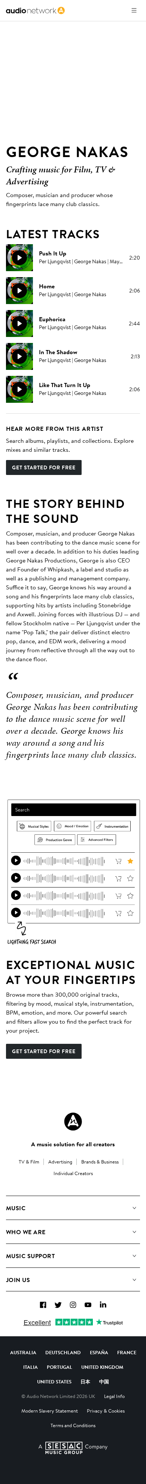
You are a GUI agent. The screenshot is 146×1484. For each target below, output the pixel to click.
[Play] (19, 257)
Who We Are (26, 1232)
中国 (104, 1381)
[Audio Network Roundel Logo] (73, 1122)
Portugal (59, 1367)
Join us (18, 1280)
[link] (35, 10)
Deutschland (63, 1352)
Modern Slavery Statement (49, 1410)
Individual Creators (73, 1173)
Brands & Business (100, 1161)
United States (54, 1381)
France (126, 1352)
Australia (23, 1352)
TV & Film (29, 1161)
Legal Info (114, 1396)
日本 (85, 1381)
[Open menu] (134, 10)
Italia (30, 1367)
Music (15, 1208)
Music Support (30, 1256)
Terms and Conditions (73, 1425)
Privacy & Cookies (106, 1410)
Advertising (60, 1161)
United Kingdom (102, 1367)
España (99, 1352)
